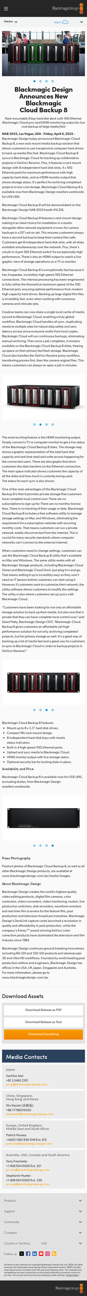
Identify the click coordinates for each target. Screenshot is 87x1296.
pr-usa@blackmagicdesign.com (28, 1170)
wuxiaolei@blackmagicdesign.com (29, 1114)
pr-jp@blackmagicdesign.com (26, 1084)
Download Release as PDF (43, 1010)
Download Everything (43, 1034)
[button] (34, 81)
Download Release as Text (43, 1022)
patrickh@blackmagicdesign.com (29, 1143)
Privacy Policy (72, 1275)
